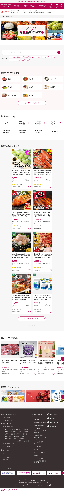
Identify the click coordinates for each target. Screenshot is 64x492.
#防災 (27, 60)
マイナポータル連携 (38, 458)
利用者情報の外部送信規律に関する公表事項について (32, 482)
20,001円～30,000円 (54, 123)
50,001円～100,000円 (38, 131)
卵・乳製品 (13, 431)
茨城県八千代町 (37, 228)
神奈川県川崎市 (37, 312)
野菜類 (6, 431)
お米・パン (19, 429)
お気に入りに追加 (17, 373)
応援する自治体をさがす (17, 5)
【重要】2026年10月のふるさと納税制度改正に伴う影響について (39, 12)
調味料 (25, 434)
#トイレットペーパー (35, 57)
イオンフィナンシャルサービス (41, 485)
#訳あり (21, 57)
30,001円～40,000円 (6, 131)
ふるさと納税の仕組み (39, 425)
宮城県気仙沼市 (37, 187)
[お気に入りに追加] (29, 187)
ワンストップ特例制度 (39, 452)
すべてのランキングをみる (32, 318)
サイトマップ (22, 480)
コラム (4, 453)
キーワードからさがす (8, 420)
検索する (58, 52)
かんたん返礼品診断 (38, 435)
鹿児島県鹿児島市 (24, 373)
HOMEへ (32, 325)
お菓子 (6, 434)
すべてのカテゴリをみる (32, 103)
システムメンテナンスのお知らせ (31, 11)
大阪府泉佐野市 (16, 228)
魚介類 (11, 429)
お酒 (20, 431)
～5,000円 (6, 123)
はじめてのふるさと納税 (40, 422)
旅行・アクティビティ (19, 438)
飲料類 (26, 431)
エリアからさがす (7, 417)
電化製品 (16, 436)
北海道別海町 (15, 270)
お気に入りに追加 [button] (29, 187)
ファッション (8, 438)
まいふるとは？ (37, 428)
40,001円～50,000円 (22, 131)
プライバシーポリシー (20, 485)
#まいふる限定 (13, 57)
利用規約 (42, 480)
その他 (25, 441)
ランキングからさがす (8, 443)
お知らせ (53, 418)
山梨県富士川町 (16, 187)
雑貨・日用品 (8, 436)
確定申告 (36, 455)
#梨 (23, 60)
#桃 (54, 57)
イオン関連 (5, 459)
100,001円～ (55, 131)
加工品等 (18, 434)
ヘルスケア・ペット (10, 441)
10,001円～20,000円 (38, 123)
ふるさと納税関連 (7, 457)
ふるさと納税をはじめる (43, 5)
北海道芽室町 (41, 373)
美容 (23, 436)
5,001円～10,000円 (22, 123)
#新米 (26, 57)
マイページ (53, 414)
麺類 (12, 434)
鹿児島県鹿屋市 (16, 312)
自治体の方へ (54, 426)
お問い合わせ (54, 422)
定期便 (19, 441)
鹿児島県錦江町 (5, 373)
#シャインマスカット (15, 60)
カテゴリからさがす (8, 426)
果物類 (26, 429)
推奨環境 (33, 480)
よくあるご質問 (37, 446)
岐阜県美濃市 (60, 373)
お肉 (6, 429)
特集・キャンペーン (33, 5)
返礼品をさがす (26, 5)
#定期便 (45, 57)
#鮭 (50, 57)
